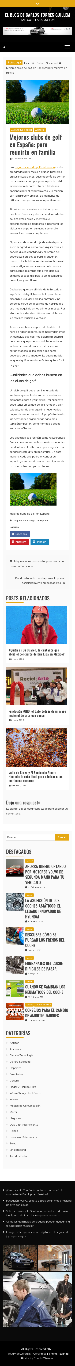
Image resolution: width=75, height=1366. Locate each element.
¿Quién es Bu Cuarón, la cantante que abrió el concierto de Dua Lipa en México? (37, 652)
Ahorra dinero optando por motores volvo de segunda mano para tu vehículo (45, 874)
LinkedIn (40, 541)
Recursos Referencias (23, 1137)
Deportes (15, 1068)
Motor (29, 860)
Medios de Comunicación (25, 1105)
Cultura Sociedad (21, 129)
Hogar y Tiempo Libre (23, 1087)
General (39, 129)
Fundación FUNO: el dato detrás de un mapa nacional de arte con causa (37, 713)
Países (14, 1131)
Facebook (20, 534)
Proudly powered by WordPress (26, 1353)
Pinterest (20, 541)
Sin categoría (18, 1149)
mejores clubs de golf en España (35, 167)
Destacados (19, 851)
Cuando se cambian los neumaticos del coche (45, 989)
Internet (15, 1099)
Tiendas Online (43, 1004)
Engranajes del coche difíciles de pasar (44, 965)
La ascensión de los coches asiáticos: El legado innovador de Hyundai (43, 908)
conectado (41, 808)
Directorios (16, 1074)
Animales (15, 1049)
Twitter (41, 534)
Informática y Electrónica (25, 1093)
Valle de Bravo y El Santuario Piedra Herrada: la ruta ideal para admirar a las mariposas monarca (35, 776)
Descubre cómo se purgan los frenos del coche (45, 940)
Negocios (15, 1118)
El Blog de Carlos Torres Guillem (37, 15)
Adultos (14, 1042)
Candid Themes (44, 1358)
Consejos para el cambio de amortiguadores (46, 1012)
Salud (13, 1143)
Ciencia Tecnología (21, 1055)
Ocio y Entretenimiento (24, 1124)
